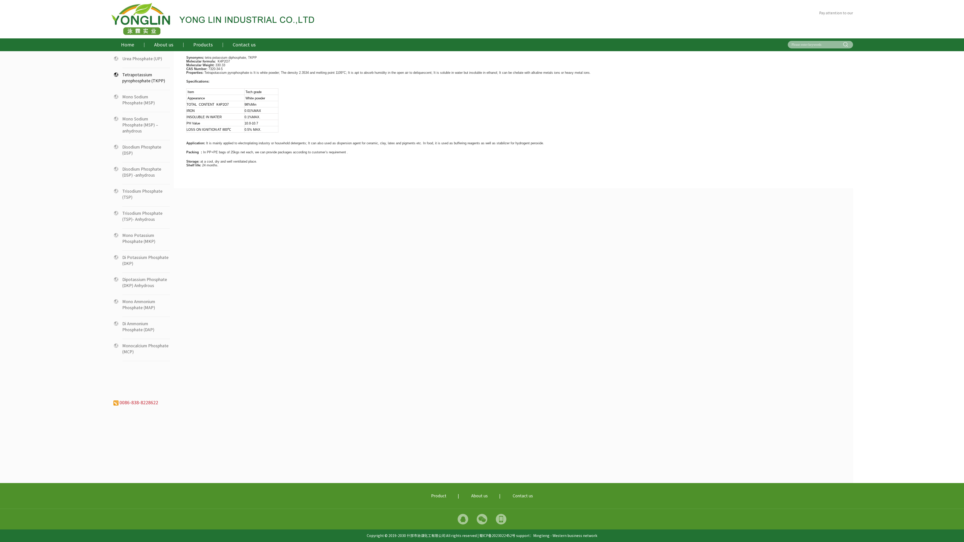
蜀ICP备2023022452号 (497, 535)
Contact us (523, 496)
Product (438, 496)
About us (479, 496)
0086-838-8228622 (138, 402)
